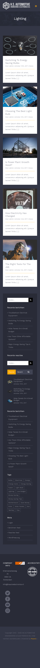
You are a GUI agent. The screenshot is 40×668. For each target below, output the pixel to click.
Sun (28, 506)
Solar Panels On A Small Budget (23, 399)
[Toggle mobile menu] (36, 6)
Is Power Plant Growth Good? (20, 146)
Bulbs (10, 480)
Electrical (18, 480)
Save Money (25, 503)
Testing (11, 510)
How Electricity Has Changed (20, 197)
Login (10, 523)
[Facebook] (7, 599)
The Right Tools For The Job (20, 248)
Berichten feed (14, 528)
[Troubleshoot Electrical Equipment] (9, 382)
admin (11, 66)
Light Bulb (19, 488)
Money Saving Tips (15, 499)
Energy (27, 480)
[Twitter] (7, 593)
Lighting (11, 491)
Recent (20, 372)
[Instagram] (7, 610)
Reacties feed (13, 533)
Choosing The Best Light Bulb (20, 95)
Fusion (10, 488)
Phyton (33, 639)
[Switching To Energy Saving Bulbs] (9, 391)
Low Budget (21, 491)
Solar (10, 506)
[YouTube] (7, 604)
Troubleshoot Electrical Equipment (23, 380)
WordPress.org (14, 538)
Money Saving (13, 495)
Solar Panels (19, 506)
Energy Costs (13, 484)
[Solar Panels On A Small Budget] (9, 401)
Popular (12, 372)
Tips (18, 510)
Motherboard (13, 503)
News (31, 66)
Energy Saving (26, 484)
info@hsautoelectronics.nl (13, 584)
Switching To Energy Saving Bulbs (20, 44)
